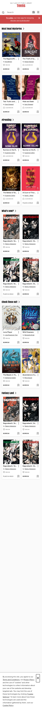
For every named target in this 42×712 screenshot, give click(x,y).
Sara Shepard (9, 104)
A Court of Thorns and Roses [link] (30, 193)
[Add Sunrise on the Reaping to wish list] (18, 160)
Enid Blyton (8, 62)
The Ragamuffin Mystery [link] (10, 59)
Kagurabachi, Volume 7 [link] (30, 241)
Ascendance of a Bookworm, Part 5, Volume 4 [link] (30, 375)
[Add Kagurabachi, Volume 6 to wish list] (18, 294)
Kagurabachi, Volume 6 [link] (10, 284)
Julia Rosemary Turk (11, 335)
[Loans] (34, 12)
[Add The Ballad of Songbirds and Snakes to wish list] (18, 203)
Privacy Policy (29, 680)
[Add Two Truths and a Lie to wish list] (18, 112)
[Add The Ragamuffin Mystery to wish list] (18, 69)
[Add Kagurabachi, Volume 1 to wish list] (18, 251)
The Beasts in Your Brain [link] (10, 375)
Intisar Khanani (29, 62)
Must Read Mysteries (12, 28)
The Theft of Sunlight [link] (30, 59)
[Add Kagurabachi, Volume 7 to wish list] (37, 251)
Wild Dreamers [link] (28, 332)
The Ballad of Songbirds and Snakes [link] (10, 193)
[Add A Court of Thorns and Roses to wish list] (37, 203)
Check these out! (10, 302)
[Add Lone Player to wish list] (18, 342)
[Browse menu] (38, 12)
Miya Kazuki (28, 378)
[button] (18, 58)
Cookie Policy (8, 705)
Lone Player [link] (7, 332)
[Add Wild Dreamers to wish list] (37, 342)
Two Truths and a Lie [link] (10, 102)
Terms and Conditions (11, 680)
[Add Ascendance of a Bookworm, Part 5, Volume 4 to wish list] (37, 385)
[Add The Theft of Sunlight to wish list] (37, 69)
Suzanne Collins (10, 153)
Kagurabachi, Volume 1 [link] (10, 241)
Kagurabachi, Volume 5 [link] (30, 284)
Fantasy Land (8, 393)
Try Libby (9, 18)
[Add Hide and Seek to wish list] (37, 112)
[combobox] (16, 12)
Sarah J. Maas (29, 195)
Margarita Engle (29, 335)
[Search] (3, 12)
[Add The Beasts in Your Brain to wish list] (18, 385)
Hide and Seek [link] (28, 102)
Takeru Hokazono (10, 244)
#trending (7, 120)
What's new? (8, 211)
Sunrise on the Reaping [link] (10, 150)
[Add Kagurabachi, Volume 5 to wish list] (37, 294)
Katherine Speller (10, 378)
